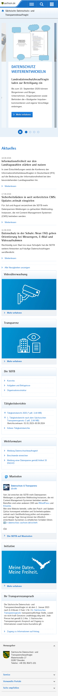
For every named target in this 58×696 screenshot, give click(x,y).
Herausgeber (9, 646)
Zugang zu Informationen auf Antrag (23, 631)
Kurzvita (11, 381)
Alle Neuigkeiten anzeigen (17, 267)
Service (6, 675)
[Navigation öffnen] (31, 4)
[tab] (29, 646)
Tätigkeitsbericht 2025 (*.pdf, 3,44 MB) (24, 413)
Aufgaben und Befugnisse (18, 385)
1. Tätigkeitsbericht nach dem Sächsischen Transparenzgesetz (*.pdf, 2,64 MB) (26, 419)
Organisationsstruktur (16, 390)
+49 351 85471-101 (27, 663)
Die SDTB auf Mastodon (19, 536)
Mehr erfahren (23, 114)
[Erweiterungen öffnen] (51, 4)
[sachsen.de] (9, 3)
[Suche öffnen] (41, 4)
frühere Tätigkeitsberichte (18, 428)
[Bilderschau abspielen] (20, 132)
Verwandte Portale (12, 681)
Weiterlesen (10, 186)
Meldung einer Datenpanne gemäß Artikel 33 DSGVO (27, 461)
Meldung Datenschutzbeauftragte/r (22, 451)
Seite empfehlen (11, 688)
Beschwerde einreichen (17, 455)
